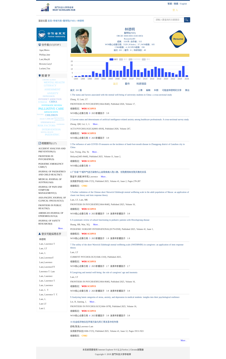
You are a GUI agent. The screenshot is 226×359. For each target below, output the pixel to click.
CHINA (53, 101)
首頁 (50, 21)
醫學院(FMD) (69, 21)
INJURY (42, 119)
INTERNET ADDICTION (49, 99)
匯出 (187, 90)
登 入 (175, 10)
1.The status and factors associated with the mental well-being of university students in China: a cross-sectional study (121, 95)
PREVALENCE (59, 118)
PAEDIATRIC (52, 134)
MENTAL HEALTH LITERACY (54, 84)
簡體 (176, 4)
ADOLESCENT (59, 120)
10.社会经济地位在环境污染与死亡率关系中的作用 (94, 322)
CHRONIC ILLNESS (49, 80)
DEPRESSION (49, 96)
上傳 (140, 90)
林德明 (80, 21)
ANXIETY (52, 93)
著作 (127, 83)
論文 (115, 83)
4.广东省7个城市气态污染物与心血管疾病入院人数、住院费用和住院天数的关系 (108, 172)
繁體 (170, 4)
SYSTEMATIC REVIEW (52, 105)
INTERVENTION (51, 129)
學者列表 (57, 21)
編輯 (148, 90)
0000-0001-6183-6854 (133, 36)
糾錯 (156, 90)
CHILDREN (51, 115)
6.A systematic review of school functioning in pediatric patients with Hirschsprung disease (109, 220)
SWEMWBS (61, 124)
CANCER (49, 119)
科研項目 (141, 83)
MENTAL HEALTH (47, 132)
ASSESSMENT (52, 89)
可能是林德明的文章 (171, 90)
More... (61, 228)
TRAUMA (40, 114)
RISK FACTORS (46, 125)
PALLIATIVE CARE (51, 108)
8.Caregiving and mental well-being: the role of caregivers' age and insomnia (103, 272)
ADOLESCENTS (51, 112)
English (183, 4)
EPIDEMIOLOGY (48, 122)
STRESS (42, 102)
